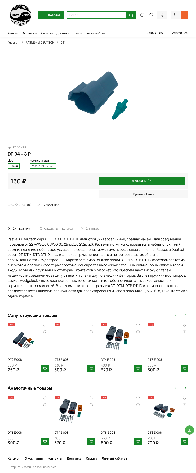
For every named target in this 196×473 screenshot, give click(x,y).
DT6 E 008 (155, 359)
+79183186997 (179, 33)
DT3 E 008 (61, 359)
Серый (14, 166)
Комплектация (40, 160)
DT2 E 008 (15, 359)
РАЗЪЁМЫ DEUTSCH (39, 42)
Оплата (77, 33)
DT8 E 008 (155, 432)
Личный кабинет (96, 33)
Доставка (62, 33)
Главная (13, 42)
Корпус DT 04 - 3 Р (43, 166)
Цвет (11, 160)
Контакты (47, 33)
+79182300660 (154, 33)
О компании (29, 33)
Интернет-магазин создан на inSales (32, 467)
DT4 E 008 (108, 359)
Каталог (54, 15)
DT (62, 42)
